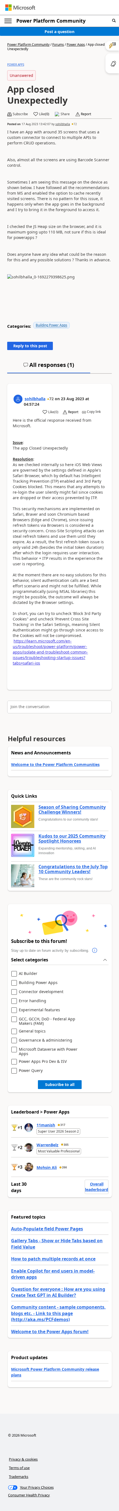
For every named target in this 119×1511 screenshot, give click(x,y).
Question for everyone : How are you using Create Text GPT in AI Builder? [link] (58, 1292)
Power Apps (76, 44)
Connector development (41, 992)
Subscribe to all (59, 1084)
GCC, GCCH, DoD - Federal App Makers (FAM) (47, 1021)
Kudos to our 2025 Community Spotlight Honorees (71, 838)
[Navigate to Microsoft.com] (20, 7)
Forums (58, 44)
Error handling (32, 1001)
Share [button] (65, 114)
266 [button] (64, 1167)
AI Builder (28, 973)
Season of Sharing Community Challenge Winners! (72, 809)
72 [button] (75, 124)
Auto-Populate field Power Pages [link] (47, 1229)
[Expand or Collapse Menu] (8, 21)
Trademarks (18, 1476)
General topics (32, 1031)
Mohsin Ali (47, 1167)
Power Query (31, 1070)
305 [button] (66, 1145)
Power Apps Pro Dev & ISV (43, 1061)
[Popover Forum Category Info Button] (94, 950)
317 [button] (62, 1125)
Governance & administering (45, 1040)
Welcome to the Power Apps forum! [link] (50, 1332)
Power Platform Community (51, 20)
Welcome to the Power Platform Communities (55, 764)
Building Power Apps (51, 325)
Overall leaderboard (96, 1186)
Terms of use (19, 1467)
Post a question (59, 31)
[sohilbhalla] (18, 399)
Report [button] (86, 114)
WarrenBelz (47, 1144)
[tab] (48, 367)
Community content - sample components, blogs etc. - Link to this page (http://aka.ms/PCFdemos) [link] (58, 1313)
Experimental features (39, 1010)
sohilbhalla (62, 124)
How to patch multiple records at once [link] (53, 1259)
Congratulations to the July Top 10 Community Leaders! (73, 869)
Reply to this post (30, 345)
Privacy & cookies (23, 1459)
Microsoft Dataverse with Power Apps (48, 1051)
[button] (114, 20)
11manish (46, 1125)
